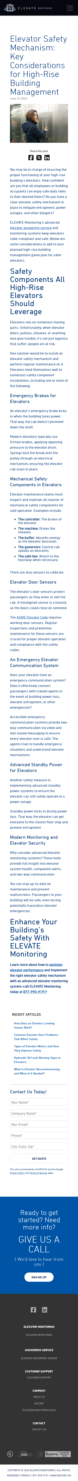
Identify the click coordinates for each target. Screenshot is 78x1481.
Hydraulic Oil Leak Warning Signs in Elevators (37, 1060)
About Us (39, 1396)
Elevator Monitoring (39, 1326)
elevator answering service (31, 228)
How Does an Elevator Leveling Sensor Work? (34, 1025)
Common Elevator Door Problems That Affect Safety (36, 1037)
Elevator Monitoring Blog (39, 1410)
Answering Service (39, 1350)
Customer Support (39, 1377)
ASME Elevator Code (32, 617)
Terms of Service (38, 1172)
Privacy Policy (17, 1172)
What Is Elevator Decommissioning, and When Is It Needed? (37, 1071)
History (39, 1403)
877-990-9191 (34, 992)
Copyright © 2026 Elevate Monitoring (31, 1470)
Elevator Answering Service (39, 1358)
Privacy (26, 1475)
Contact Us (39, 1429)
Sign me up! (39, 1277)
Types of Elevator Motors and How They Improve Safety (36, 1048)
